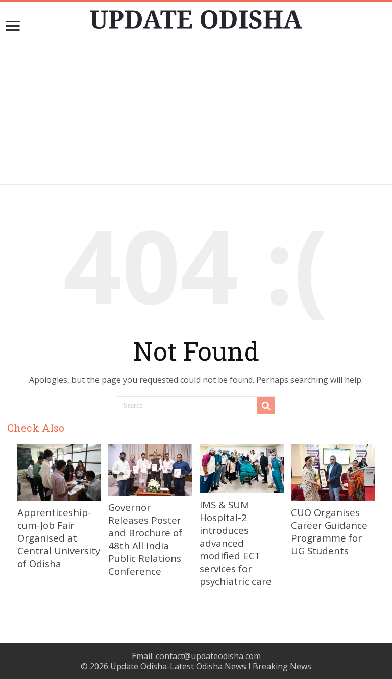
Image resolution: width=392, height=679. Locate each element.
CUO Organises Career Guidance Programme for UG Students (329, 531)
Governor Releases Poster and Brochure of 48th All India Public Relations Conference (145, 539)
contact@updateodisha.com (208, 656)
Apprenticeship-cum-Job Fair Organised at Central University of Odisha (58, 538)
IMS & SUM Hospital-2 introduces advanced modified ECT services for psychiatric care (236, 543)
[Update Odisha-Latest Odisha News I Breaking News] (196, 16)
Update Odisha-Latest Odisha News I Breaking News (210, 666)
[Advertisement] (196, 112)
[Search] (266, 405)
